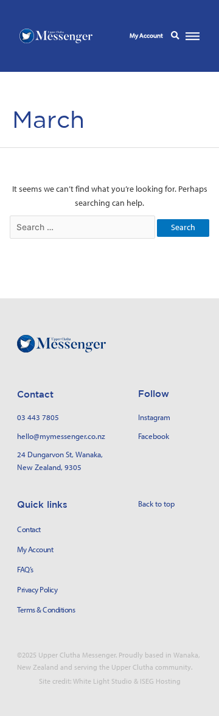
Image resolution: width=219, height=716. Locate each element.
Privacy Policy (37, 589)
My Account (146, 35)
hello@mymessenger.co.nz (61, 436)
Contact (29, 529)
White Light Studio (102, 681)
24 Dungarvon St (44, 454)
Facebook (153, 436)
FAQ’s (25, 569)
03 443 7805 (38, 417)
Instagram (154, 417)
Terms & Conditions (46, 609)
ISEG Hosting (160, 681)
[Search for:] (84, 227)
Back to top (156, 503)
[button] (174, 36)
